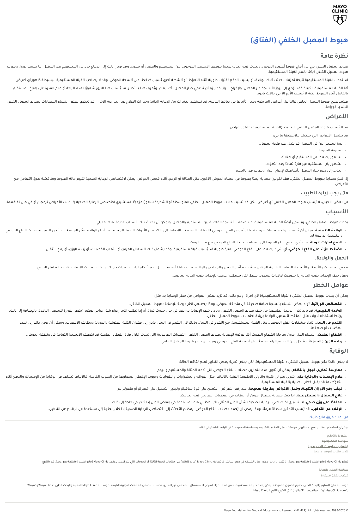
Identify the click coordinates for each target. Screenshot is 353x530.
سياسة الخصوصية (335, 441)
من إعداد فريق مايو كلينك (328, 417)
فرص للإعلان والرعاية (334, 475)
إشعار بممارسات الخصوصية (328, 446)
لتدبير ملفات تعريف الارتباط (331, 452)
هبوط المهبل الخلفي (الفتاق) (299, 41)
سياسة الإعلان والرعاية (333, 470)
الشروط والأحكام (337, 436)
